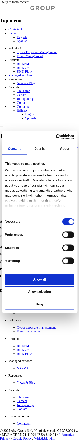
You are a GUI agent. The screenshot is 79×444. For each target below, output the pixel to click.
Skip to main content (15, 2)
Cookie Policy (22, 438)
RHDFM (23, 63)
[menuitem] (48, 37)
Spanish (22, 41)
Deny (39, 304)
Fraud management (29, 331)
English (22, 37)
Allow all (39, 279)
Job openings (25, 99)
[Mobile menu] (1, 126)
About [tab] (64, 148)
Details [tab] (39, 148)
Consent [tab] (14, 148)
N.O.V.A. (23, 368)
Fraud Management (30, 56)
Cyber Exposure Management (37, 52)
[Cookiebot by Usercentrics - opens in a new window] (56, 137)
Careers (22, 95)
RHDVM (23, 67)
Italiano (13, 33)
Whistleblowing (44, 438)
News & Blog (26, 83)
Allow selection (39, 292)
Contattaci (15, 29)
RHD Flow (24, 71)
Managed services (20, 75)
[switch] (68, 234)
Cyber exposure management (36, 327)
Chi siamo (23, 91)
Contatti (22, 102)
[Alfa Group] (27, 11)
